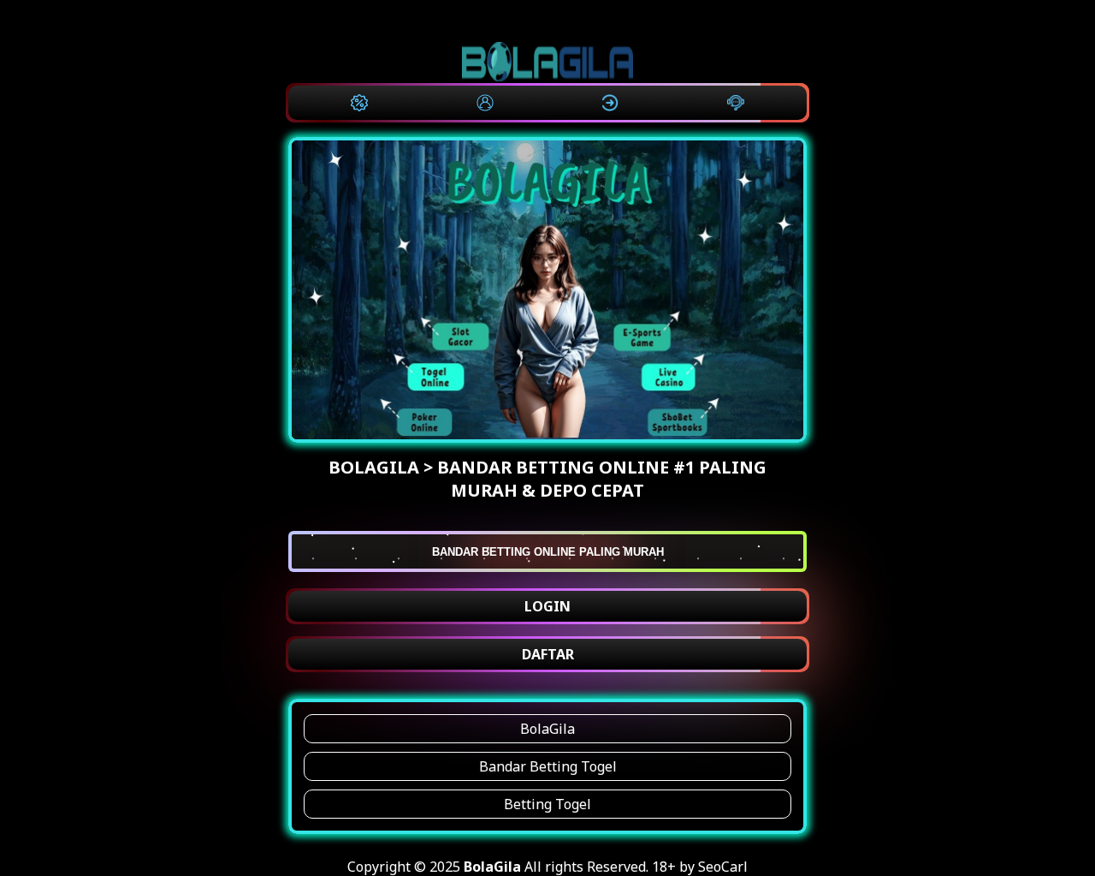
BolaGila (547, 728)
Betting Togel (547, 804)
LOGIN (547, 606)
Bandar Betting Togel (548, 766)
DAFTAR (548, 654)
